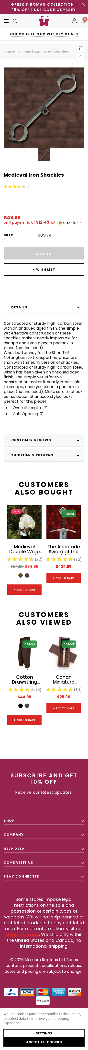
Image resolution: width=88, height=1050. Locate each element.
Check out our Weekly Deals (44, 34)
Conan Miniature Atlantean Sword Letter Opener (63, 680)
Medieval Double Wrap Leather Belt (24, 549)
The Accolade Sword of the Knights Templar (63, 549)
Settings (44, 1033)
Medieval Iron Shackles (46, 52)
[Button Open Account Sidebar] (74, 21)
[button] (44, 222)
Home (9, 52)
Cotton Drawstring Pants (24, 680)
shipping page (22, 934)
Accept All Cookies (44, 1042)
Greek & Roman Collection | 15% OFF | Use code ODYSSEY (44, 7)
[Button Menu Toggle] (6, 21)
